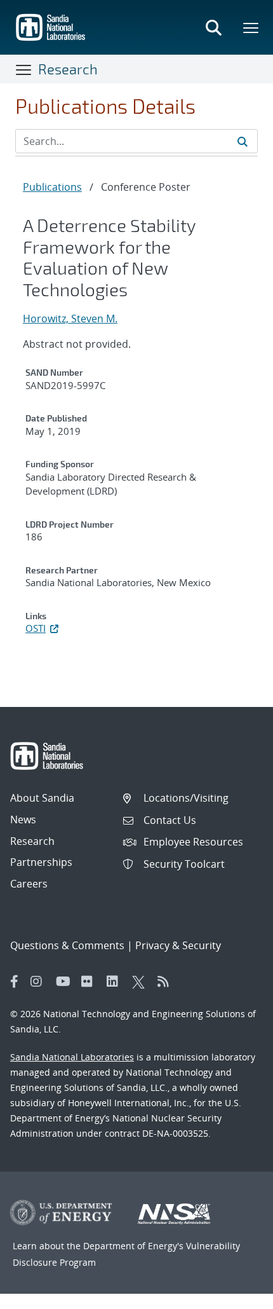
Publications (52, 187)
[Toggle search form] (213, 27)
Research (68, 68)
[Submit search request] (242, 141)
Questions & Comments (67, 945)
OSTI (35, 628)
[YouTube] (65, 981)
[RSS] (166, 981)
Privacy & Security (178, 945)
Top (235, 1294)
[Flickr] (90, 981)
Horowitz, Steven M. (70, 319)
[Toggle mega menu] (251, 27)
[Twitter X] (141, 981)
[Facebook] (14, 981)
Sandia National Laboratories (72, 1057)
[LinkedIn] (116, 981)
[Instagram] (40, 981)
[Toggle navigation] (24, 69)
